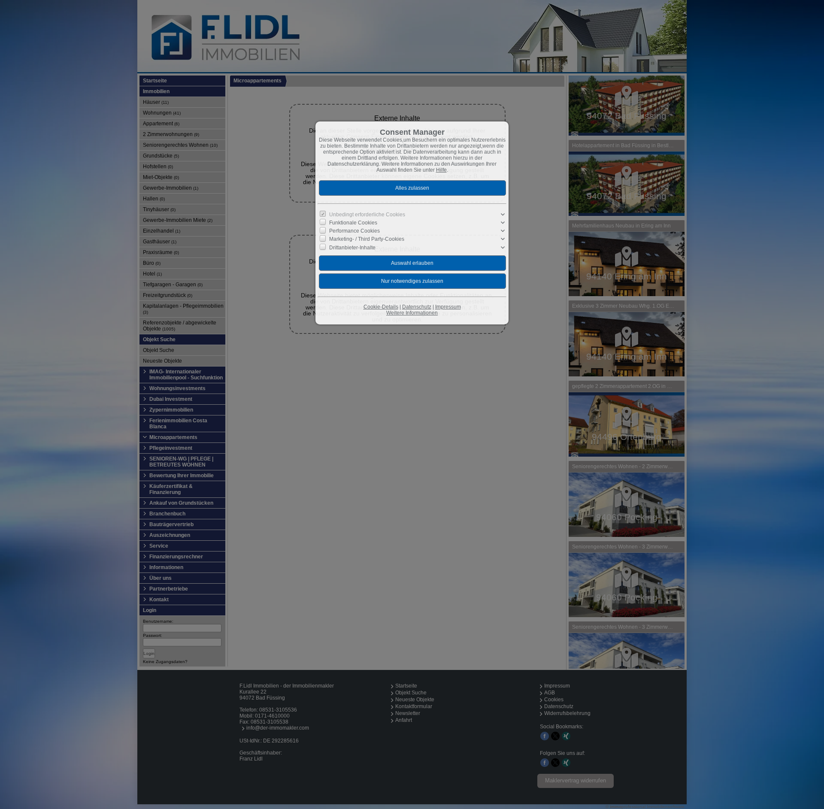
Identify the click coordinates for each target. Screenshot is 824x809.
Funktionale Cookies (353, 223)
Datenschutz (416, 307)
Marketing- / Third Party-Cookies (366, 239)
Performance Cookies (354, 231)
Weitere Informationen (412, 313)
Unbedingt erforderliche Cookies (367, 215)
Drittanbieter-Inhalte (352, 247)
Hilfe (441, 170)
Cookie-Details (381, 307)
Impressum (448, 307)
